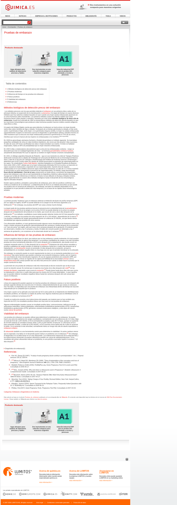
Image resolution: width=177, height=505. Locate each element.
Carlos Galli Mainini (30, 163)
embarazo (47, 111)
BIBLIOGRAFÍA (91, 16)
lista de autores (42, 399)
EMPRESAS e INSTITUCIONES (46, 16)
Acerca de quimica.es (49, 471)
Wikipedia (64, 397)
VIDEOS (123, 16)
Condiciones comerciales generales (58, 502)
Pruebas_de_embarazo (32, 397)
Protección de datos (79, 502)
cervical (65, 259)
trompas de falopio (10, 270)
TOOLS (108, 16)
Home (4, 27)
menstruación (21, 248)
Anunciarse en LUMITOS (106, 472)
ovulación (43, 244)
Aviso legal (39, 502)
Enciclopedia (12, 27)
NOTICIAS (22, 16)
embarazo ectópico (10, 328)
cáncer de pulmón (15, 310)
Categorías (8, 392)
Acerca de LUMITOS (79, 471)
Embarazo (16, 392)
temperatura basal (10, 260)
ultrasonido (10, 331)
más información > (45, 482)
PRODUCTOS (72, 16)
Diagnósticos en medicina (30, 392)
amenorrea (46, 113)
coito (66, 268)
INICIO (7, 16)
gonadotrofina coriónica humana (61, 151)
